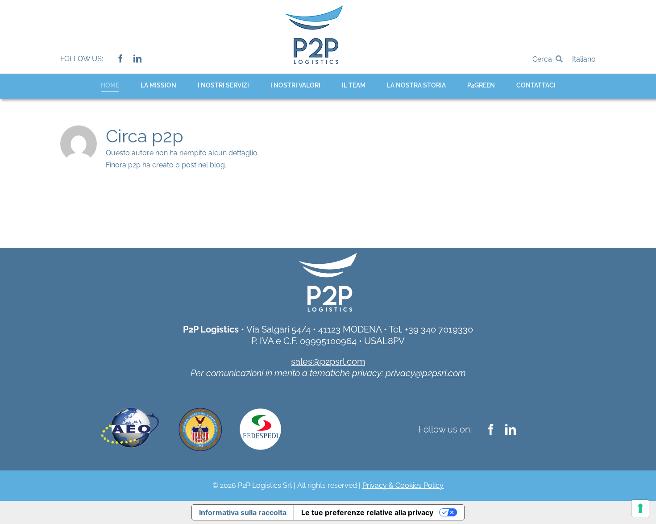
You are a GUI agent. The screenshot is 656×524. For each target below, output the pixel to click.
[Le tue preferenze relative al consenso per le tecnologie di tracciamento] (640, 508)
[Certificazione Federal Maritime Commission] (200, 407)
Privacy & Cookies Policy (403, 485)
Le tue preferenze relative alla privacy (367, 512)
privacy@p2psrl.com (426, 373)
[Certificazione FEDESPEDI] (260, 412)
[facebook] (120, 58)
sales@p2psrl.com (328, 361)
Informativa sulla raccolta (242, 512)
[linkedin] (137, 58)
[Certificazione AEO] (129, 400)
